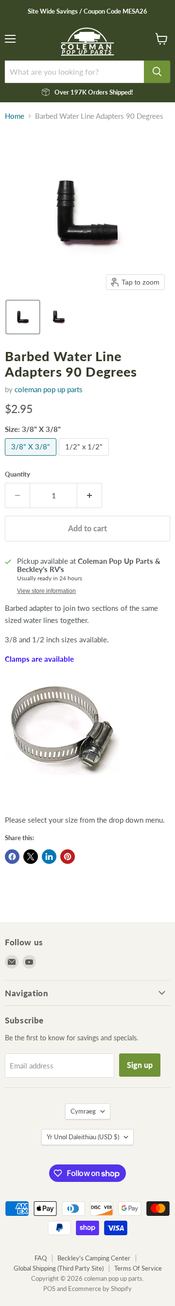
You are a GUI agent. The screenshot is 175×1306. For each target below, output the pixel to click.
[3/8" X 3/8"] (32, 457)
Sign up (140, 1064)
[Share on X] (30, 856)
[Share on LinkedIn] (49, 856)
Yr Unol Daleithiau (83, 1137)
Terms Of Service (138, 1268)
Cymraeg (83, 1111)
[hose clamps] (63, 780)
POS (49, 1288)
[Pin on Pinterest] (67, 856)
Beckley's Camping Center (93, 1258)
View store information (46, 591)
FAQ (41, 1258)
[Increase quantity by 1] (89, 495)
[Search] (157, 72)
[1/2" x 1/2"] (85, 457)
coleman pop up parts (49, 389)
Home (14, 116)
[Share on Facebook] (12, 856)
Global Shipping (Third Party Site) (59, 1268)
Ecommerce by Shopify (100, 1288)
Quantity (17, 474)
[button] (22, 317)
